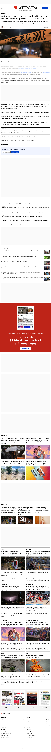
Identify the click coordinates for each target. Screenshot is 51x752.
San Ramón (22, 140)
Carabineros (11, 140)
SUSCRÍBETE (25, 348)
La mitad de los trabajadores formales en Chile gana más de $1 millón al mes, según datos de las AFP (38, 553)
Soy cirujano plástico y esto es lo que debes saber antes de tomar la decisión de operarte (22, 216)
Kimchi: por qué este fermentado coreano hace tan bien (35, 656)
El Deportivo (29, 584)
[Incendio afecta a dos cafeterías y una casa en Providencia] (47, 263)
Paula (27, 653)
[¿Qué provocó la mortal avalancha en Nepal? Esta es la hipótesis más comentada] (13, 473)
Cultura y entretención (32, 620)
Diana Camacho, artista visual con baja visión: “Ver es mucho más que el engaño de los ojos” (38, 675)
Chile (2, 549)
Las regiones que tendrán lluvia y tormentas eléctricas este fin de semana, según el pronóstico (23, 212)
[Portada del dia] (25, 329)
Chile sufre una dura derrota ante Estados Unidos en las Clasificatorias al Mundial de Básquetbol (37, 588)
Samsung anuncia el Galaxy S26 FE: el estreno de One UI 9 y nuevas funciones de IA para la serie (37, 463)
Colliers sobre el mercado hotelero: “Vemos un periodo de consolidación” (37, 573)
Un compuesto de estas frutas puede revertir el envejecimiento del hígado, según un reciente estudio (25, 220)
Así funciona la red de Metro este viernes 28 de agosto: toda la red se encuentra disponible (8, 510)
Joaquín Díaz (9, 27)
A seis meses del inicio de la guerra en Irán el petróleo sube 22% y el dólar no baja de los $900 (37, 579)
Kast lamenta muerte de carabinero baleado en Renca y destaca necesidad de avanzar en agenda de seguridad (12, 574)
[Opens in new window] (32, 705)
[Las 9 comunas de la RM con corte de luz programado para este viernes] (42, 520)
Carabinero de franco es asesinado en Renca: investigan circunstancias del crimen (19, 256)
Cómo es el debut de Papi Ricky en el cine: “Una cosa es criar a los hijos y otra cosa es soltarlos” (37, 648)
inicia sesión (6, 152)
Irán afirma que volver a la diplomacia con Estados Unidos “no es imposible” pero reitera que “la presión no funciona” (25, 208)
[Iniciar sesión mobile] (49, 8)
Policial (7, 140)
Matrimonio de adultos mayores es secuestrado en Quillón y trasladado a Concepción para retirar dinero (23, 278)
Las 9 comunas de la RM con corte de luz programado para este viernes (42, 510)
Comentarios (10, 61)
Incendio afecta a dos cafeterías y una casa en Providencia (15, 261)
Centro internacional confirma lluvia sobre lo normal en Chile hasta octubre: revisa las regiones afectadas (13, 441)
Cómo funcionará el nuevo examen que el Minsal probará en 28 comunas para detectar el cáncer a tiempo (23, 267)
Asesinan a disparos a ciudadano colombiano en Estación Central (18, 136)
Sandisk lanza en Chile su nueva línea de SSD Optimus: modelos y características (11, 644)
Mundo (2, 653)
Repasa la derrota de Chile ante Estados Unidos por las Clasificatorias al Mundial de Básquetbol (37, 614)
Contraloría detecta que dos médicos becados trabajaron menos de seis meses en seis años (21, 250)
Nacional (3, 13)
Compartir (4, 61)
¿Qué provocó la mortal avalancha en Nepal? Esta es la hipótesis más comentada (12, 463)
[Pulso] (19, 705)
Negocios (28, 549)
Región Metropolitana (30, 68)
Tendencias (4, 584)
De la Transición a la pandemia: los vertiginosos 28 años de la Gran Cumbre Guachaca (21, 224)
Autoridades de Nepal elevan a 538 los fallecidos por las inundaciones (17, 203)
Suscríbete (15, 152)
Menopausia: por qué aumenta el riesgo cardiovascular (35, 681)
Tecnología (4, 620)
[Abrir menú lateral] (2, 8)
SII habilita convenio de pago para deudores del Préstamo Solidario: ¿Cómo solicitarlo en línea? (25, 511)
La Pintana (17, 140)
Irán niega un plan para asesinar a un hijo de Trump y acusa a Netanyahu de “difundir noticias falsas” (12, 682)
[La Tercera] (6, 705)
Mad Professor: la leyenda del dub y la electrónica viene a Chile (37, 644)
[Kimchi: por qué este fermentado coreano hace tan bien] (38, 665)
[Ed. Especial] (45, 705)
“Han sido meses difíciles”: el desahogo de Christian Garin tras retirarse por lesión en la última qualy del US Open (38, 608)
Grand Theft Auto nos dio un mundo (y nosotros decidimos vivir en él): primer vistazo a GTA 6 (37, 440)
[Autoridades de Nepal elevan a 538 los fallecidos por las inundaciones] (13, 665)
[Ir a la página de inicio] (25, 8)
